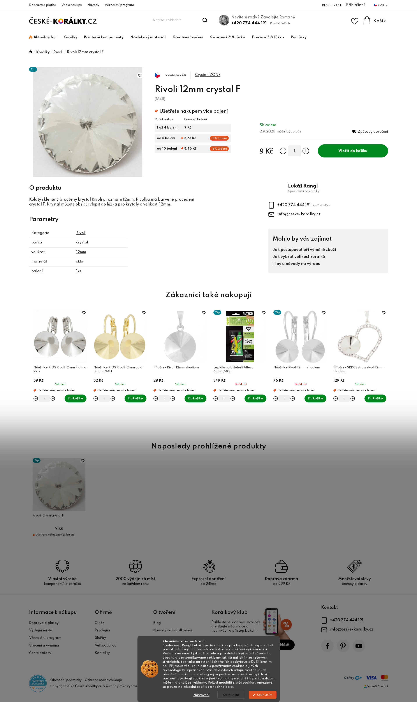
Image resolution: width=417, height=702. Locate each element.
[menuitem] (43, 37)
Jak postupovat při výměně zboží (304, 250)
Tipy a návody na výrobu (296, 264)
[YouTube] (359, 646)
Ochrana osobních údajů (103, 680)
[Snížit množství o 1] (283, 151)
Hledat (205, 20)
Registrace (332, 5)
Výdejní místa (40, 630)
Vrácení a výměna (44, 645)
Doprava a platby (44, 623)
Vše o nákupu (72, 5)
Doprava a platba (42, 5)
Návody (93, 5)
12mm (81, 252)
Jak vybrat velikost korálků (299, 257)
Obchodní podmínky (66, 680)
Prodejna (102, 630)
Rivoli (81, 233)
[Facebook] (327, 646)
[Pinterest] (343, 646)
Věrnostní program (119, 5)
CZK (381, 5)
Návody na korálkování (172, 630)
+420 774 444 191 (249, 23)
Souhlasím (264, 695)
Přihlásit (282, 645)
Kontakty (102, 653)
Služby (100, 638)
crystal (82, 242)
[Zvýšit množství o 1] (306, 151)
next (384, 371)
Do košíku (358, 151)
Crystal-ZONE (207, 75)
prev (32, 371)
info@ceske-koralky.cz (298, 214)
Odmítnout (231, 695)
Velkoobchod (106, 645)
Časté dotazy (40, 653)
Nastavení (201, 695)
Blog (157, 623)
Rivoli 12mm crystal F (48, 515)
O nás (99, 623)
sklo (79, 261)
